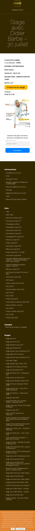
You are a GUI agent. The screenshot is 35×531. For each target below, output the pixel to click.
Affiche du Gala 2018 (13, 249)
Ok (12, 529)
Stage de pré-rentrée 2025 (14, 495)
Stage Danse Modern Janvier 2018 (17, 381)
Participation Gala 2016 (13, 227)
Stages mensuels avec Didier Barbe (17, 479)
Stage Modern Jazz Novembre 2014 (18, 351)
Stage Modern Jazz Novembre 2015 (18, 357)
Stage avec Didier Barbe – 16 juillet (17, 492)
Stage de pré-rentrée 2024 (14, 476)
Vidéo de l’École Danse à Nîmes (16, 199)
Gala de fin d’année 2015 (14, 218)
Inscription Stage (11, 360)
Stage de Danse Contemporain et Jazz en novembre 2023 (17, 469)
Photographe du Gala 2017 (15, 237)
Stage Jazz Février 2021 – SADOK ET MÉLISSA (18, 429)
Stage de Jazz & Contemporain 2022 (18, 456)
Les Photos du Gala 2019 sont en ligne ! (17, 273)
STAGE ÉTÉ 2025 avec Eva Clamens (17, 485)
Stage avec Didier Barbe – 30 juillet (17, 489)
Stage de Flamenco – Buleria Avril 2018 (17, 394)
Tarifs (8, 196)
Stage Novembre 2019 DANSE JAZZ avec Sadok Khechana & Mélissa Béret (18, 419)
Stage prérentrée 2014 (13, 348)
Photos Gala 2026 (12, 318)
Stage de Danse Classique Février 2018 (17, 384)
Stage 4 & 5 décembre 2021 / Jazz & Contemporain (18, 447)
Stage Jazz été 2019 (12, 410)
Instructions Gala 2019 (13, 255)
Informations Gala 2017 (14, 233)
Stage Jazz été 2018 (12, 398)
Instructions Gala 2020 (13, 277)
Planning (8, 190)
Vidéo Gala (9, 215)
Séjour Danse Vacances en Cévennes (15, 414)
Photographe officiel (12, 224)
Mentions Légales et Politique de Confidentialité (17, 183)
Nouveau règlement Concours (16, 187)
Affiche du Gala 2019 (13, 269)
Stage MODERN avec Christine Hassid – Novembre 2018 (16, 401)
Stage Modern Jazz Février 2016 (16, 364)
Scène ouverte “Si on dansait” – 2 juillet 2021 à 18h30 (17, 438)
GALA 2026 (9, 314)
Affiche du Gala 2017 (13, 240)
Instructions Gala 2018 (13, 246)
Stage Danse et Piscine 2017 (15, 378)
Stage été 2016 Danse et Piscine (16, 367)
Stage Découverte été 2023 (15, 459)
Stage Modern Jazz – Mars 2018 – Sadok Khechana (17, 389)
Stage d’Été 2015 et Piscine (15, 354)
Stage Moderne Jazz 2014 (14, 345)
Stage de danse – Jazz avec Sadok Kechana (17, 498)
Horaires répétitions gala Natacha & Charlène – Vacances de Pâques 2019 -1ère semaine (18, 259)
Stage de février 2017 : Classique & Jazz (17, 373)
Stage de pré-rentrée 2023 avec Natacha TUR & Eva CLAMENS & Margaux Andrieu (18, 463)
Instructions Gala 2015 (13, 221)
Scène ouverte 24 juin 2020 (15, 283)
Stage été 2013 (11, 339)
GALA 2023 (9, 293)
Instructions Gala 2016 (13, 230)
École (8, 176)
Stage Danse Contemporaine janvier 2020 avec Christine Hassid (18, 424)
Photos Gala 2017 (12, 243)
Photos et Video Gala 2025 (15, 311)
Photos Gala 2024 (12, 299)
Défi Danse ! (10, 280)
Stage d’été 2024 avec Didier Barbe (17, 473)
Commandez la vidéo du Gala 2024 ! (18, 302)
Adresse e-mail (10, 140)
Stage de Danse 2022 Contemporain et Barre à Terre (18, 452)
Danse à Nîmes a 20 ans (14, 305)
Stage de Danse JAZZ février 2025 (17, 482)
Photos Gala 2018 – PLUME (15, 252)
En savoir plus (20, 529)
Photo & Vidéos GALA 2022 (15, 289)
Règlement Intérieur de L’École (16, 193)
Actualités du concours (13, 173)
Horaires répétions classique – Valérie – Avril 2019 (16, 265)
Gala (7, 212)
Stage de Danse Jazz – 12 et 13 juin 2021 (17, 433)
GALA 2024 (9, 296)
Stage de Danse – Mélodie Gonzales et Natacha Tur (18, 443)
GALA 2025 (9, 308)
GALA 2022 (9, 286)
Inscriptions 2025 (11, 179)
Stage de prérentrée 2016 (14, 370)
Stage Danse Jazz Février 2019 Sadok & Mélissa (18, 406)
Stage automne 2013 (13, 342)
